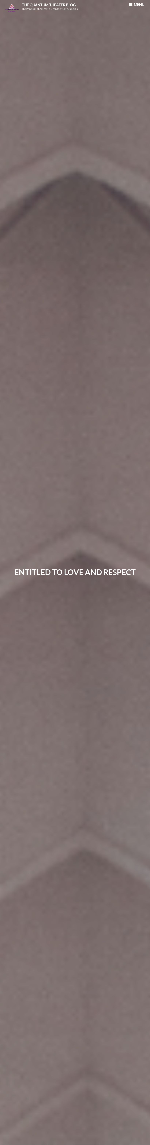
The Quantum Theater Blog (49, 5)
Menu (139, 4)
